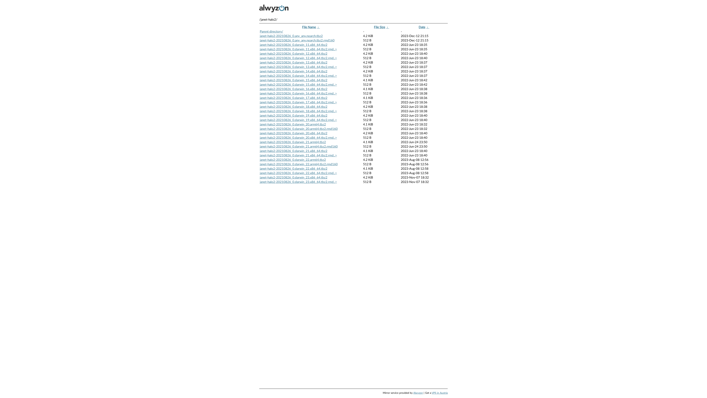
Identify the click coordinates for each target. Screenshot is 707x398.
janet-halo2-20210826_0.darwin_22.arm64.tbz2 (293, 159)
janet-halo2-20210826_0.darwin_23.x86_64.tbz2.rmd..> (298, 182)
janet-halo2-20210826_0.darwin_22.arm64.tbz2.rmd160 (299, 164)
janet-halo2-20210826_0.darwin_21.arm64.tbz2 (293, 142)
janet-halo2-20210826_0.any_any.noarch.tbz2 (291, 36)
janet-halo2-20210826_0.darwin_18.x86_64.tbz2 (293, 106)
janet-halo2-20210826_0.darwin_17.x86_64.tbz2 (293, 98)
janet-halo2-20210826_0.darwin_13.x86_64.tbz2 (293, 62)
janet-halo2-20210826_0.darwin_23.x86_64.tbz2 (293, 177)
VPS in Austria (440, 393)
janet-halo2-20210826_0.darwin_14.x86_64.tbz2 (293, 71)
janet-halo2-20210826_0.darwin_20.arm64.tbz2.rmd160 (299, 128)
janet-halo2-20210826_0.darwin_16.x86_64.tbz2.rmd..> (298, 93)
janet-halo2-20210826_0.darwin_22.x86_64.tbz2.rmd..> (298, 173)
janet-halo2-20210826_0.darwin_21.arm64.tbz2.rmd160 (299, 146)
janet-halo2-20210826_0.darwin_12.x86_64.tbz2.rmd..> (298, 58)
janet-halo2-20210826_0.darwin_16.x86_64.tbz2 (293, 89)
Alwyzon (418, 393)
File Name (309, 27)
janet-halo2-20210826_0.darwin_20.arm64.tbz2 (293, 124)
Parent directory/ (271, 31)
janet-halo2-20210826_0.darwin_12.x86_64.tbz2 (293, 53)
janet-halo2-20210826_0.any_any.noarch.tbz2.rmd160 (297, 40)
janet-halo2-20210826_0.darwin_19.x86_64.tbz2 (293, 115)
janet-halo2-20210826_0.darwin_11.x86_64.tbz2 (293, 44)
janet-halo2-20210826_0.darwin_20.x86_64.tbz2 (293, 133)
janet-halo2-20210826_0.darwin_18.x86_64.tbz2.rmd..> (298, 111)
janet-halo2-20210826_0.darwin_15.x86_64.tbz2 (293, 80)
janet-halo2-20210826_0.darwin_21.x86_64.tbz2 (293, 151)
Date (422, 27)
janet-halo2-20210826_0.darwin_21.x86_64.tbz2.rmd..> (298, 155)
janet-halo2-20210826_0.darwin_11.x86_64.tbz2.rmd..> (298, 49)
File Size (379, 27)
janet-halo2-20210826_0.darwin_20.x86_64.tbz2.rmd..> (298, 137)
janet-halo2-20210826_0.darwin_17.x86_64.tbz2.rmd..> (298, 102)
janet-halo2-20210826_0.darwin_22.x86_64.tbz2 (293, 168)
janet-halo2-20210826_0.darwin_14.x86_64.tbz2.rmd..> (298, 75)
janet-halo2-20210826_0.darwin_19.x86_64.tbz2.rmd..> (298, 120)
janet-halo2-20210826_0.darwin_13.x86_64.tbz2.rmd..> (298, 67)
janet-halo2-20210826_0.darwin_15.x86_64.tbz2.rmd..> (298, 84)
